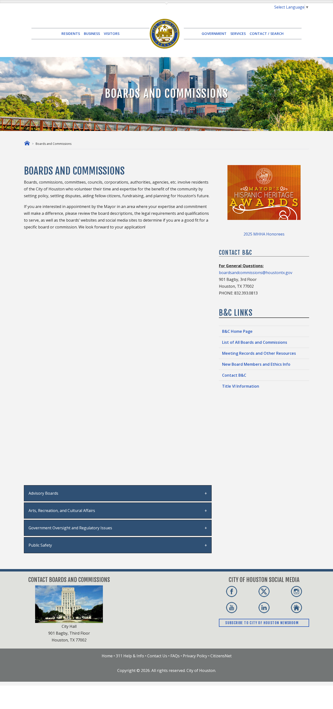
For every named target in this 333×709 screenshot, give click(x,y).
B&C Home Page (237, 331)
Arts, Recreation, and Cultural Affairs (62, 510)
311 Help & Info (130, 656)
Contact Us (157, 656)
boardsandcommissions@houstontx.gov (255, 272)
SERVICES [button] (238, 33)
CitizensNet (221, 656)
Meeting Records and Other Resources (259, 353)
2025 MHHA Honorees (264, 234)
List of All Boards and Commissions (254, 342)
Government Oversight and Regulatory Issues (70, 528)
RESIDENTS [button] (70, 33)
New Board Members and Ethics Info (256, 364)
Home (107, 656)
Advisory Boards (43, 493)
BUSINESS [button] (92, 33)
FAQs (175, 656)
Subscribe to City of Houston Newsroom (262, 623)
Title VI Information (240, 386)
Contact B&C (234, 375)
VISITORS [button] (111, 33)
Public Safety (40, 545)
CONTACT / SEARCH (267, 33)
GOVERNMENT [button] (214, 33)
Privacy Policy (195, 656)
